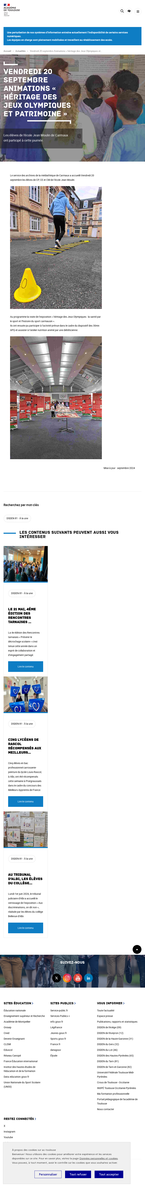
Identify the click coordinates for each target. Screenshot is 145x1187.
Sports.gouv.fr (58, 1038)
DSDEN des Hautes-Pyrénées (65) (115, 1055)
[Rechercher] (122, 11)
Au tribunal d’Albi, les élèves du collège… (25, 879)
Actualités (20, 51)
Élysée (53, 1055)
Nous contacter (105, 1109)
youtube (77, 978)
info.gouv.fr (56, 1021)
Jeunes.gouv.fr (58, 1033)
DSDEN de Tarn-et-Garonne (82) (114, 1067)
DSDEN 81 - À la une (17, 518)
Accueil (7, 51)
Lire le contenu (26, 666)
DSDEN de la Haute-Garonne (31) (115, 1038)
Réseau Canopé (12, 1055)
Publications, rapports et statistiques (117, 1021)
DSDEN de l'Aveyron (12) (110, 1033)
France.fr (55, 1044)
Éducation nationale (15, 1010)
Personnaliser (48, 1174)
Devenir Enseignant (14, 1038)
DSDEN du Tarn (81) (108, 1061)
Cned (6, 1033)
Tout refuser (78, 1174)
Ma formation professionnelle (113, 1093)
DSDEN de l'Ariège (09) (109, 1027)
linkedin (88, 978)
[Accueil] (13, 10)
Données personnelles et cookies (98, 1158)
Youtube (8, 1137)
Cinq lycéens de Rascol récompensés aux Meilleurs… (24, 746)
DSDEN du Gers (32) (108, 1044)
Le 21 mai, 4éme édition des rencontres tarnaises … (22, 615)
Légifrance (56, 1027)
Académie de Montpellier (17, 1021)
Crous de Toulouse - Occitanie (113, 1082)
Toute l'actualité (105, 1010)
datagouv (55, 1050)
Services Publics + (60, 1016)
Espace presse (105, 1016)
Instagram (9, 1131)
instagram (67, 978)
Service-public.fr (59, 1010)
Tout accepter (109, 1174)
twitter (56, 978)
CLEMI (7, 1044)
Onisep (7, 1027)
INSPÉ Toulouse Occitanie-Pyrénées (116, 1088)
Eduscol (8, 1050)
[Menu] (137, 11)
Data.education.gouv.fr (16, 1076)
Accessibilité (129, 11)
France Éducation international (20, 1061)
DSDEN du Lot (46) (107, 1050)
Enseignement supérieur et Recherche (24, 1016)
